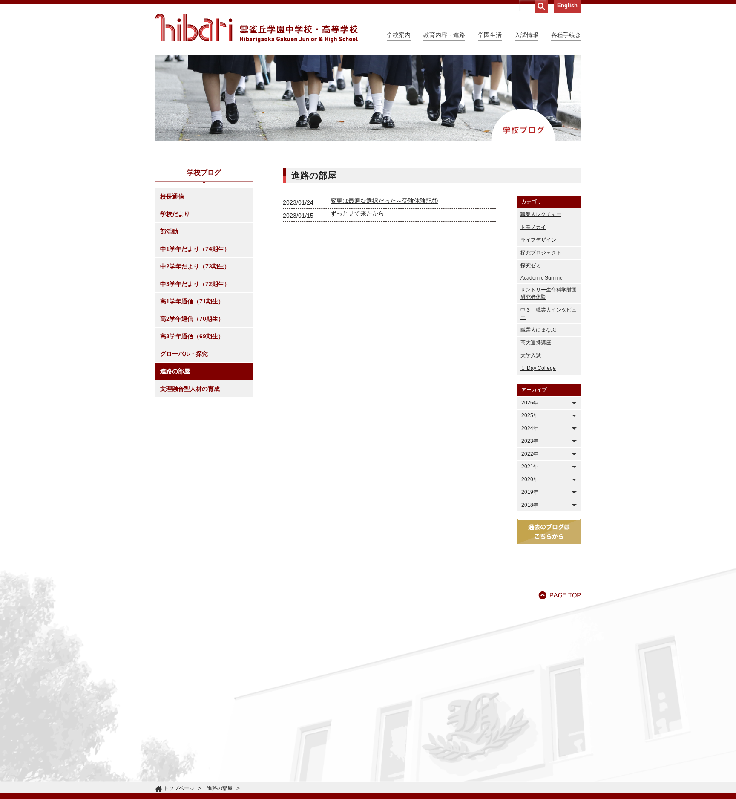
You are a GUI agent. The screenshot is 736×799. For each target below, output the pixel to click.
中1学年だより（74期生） (195, 248)
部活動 (169, 231)
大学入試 (530, 355)
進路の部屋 (175, 371)
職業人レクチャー (540, 214)
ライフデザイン (538, 240)
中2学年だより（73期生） (195, 266)
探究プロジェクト (540, 253)
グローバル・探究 (184, 353)
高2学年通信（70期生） (192, 318)
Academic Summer (542, 278)
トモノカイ (533, 227)
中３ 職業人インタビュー (548, 313)
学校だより (175, 214)
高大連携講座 (535, 343)
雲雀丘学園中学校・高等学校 (256, 28)
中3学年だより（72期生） (195, 283)
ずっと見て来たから (357, 213)
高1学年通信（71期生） (192, 301)
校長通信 (172, 196)
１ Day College (538, 368)
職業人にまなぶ (538, 330)
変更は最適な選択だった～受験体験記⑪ (384, 200)
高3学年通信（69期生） (192, 336)
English (567, 5)
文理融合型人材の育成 (190, 388)
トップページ (179, 788)
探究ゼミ (530, 265)
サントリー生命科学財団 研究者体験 (550, 293)
